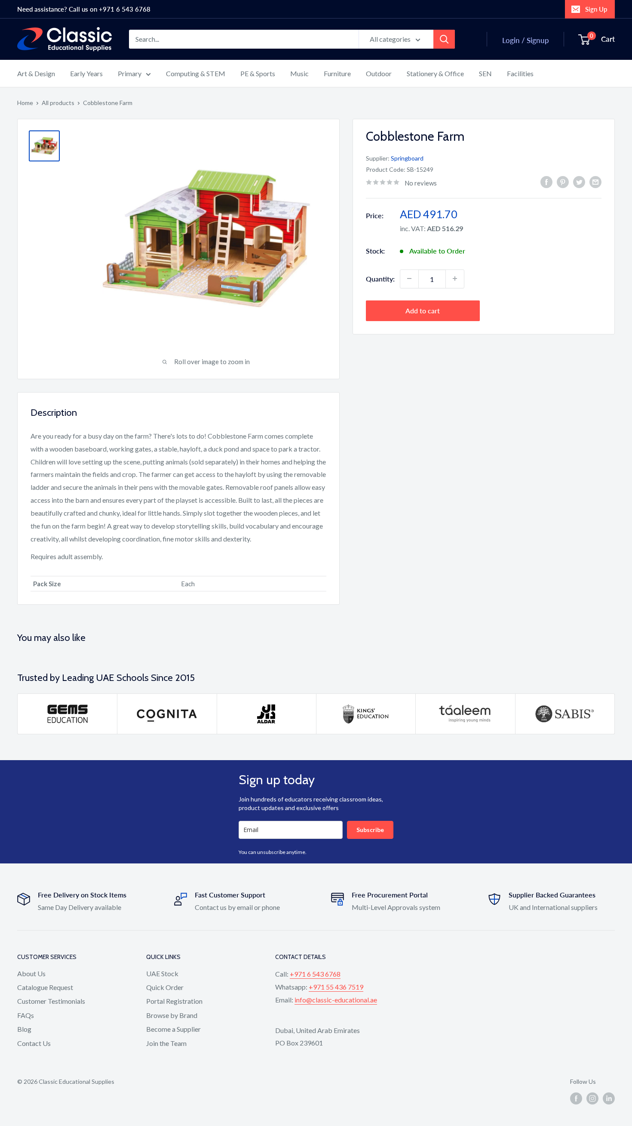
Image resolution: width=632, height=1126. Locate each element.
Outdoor (379, 73)
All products (58, 102)
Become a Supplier (173, 1029)
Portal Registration (174, 1001)
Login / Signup (525, 40)
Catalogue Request (45, 987)
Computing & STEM (195, 73)
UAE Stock (162, 973)
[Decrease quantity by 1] (409, 278)
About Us (31, 973)
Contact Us (34, 1043)
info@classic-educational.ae (336, 1000)
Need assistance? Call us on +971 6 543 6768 (83, 9)
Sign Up (596, 9)
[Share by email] (595, 182)
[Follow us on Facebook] (576, 1098)
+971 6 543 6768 (315, 974)
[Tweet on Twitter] (579, 182)
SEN (485, 73)
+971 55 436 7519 (336, 987)
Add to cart (422, 310)
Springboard (407, 157)
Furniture (337, 73)
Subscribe (370, 829)
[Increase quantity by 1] (455, 278)
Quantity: (380, 278)
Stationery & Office (435, 73)
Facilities (520, 73)
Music (299, 73)
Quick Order (165, 987)
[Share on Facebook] (546, 182)
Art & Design (36, 73)
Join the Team (166, 1043)
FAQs (25, 1015)
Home (25, 102)
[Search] (444, 39)
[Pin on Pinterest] (563, 182)
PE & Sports (257, 73)
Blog (24, 1029)
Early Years (86, 73)
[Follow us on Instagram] (592, 1098)
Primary (129, 73)
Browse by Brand (171, 1015)
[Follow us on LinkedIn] (609, 1098)
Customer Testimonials (51, 1001)
